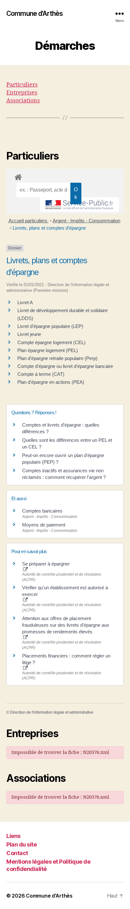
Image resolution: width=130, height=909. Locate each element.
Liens (13, 836)
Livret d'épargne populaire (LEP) (50, 326)
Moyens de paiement (43, 524)
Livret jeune (29, 334)
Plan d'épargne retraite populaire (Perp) (57, 358)
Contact (17, 853)
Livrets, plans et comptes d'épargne (49, 228)
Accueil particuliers (29, 220)
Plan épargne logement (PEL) (47, 350)
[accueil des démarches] (65, 176)
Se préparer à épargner (46, 563)
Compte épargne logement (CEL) (51, 342)
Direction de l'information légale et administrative (51, 712)
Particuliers (22, 84)
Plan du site (21, 844)
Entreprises (21, 92)
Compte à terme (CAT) (40, 374)
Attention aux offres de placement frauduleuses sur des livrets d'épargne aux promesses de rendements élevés (65, 625)
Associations (23, 100)
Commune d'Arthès (34, 13)
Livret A (25, 302)
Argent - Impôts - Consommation (86, 220)
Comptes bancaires (42, 510)
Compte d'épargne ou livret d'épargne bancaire (65, 366)
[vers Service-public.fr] (79, 204)
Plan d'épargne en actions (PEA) (50, 382)
